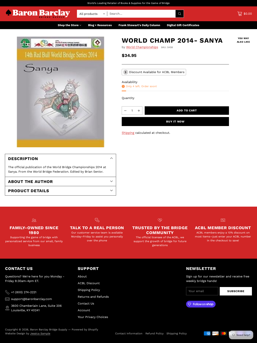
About (82, 276)
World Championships (142, 47)
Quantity (128, 98)
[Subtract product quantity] (125, 111)
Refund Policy (154, 333)
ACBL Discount (89, 283)
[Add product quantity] (138, 111)
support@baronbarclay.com (31, 299)
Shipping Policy (89, 290)
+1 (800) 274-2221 (23, 292)
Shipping (128, 132)
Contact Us (86, 303)
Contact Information (128, 333)
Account (84, 310)
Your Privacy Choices (93, 317)
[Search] (180, 14)
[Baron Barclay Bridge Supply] (38, 13)
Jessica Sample (40, 333)
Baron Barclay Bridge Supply (48, 329)
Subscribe (235, 291)
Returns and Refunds (93, 296)
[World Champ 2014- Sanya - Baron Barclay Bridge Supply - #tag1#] (60, 92)
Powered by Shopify (85, 329)
